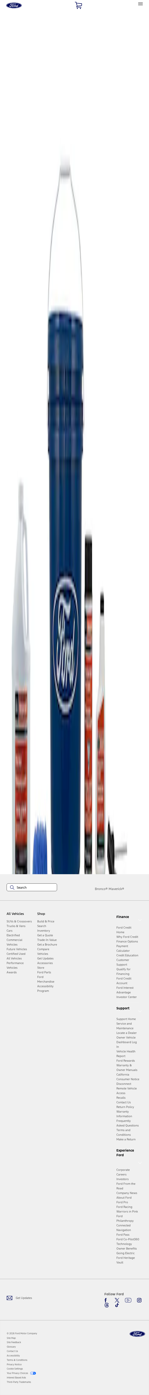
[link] (11, 1338)
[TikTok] (117, 1305)
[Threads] (106, 1305)
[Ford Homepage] (137, 1334)
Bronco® (101, 889)
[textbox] (32, 887)
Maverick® (116, 889)
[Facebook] (106, 1300)
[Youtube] (128, 1300)
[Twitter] (117, 1300)
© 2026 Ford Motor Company (22, 1333)
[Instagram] (139, 1300)
